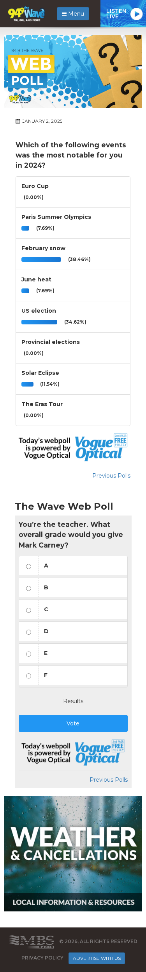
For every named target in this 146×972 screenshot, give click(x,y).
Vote (73, 723)
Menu (75, 13)
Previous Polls (111, 475)
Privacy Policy (42, 958)
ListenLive (116, 13)
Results (73, 701)
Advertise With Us (97, 958)
